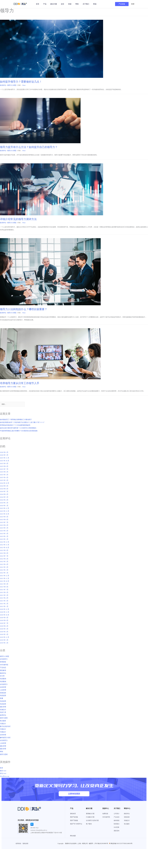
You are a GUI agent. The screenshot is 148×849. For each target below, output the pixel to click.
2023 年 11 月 (4, 511)
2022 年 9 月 (4, 550)
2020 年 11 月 (4, 612)
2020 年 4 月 (4, 631)
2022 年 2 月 (4, 570)
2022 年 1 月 (4, 573)
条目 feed (3, 770)
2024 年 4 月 (4, 500)
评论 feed (3, 773)
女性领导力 (4, 659)
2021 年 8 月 (4, 587)
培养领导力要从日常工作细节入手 (19, 383)
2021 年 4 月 (4, 598)
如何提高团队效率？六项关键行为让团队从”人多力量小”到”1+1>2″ (22, 422)
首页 (37, 4)
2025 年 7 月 (4, 469)
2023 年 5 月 (4, 528)
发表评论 (3, 85)
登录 (1, 768)
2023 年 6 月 (4, 525)
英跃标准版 (74, 817)
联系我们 (116, 824)
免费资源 (105, 813)
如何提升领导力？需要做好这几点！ (21, 81)
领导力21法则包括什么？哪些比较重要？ (23, 309)
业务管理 (3, 687)
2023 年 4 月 (4, 531)
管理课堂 (3, 662)
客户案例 (89, 824)
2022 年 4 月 (4, 564)
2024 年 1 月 (4, 505)
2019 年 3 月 (4, 643)
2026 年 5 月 (4, 455)
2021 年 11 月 (4, 578)
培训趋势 (3, 695)
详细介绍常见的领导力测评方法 (18, 219)
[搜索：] (12, 404)
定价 (62, 4)
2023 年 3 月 (4, 533)
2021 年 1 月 (4, 606)
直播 (1, 698)
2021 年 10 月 (4, 581)
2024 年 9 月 (4, 486)
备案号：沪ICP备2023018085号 (98, 843)
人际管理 (3, 690)
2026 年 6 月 (4, 452)
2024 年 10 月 (4, 483)
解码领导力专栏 (5, 737)
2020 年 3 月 (4, 634)
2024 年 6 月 (4, 494)
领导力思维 (4, 718)
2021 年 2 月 (4, 603)
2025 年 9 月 (4, 463)
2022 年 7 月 (4, 556)
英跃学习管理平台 (76, 824)
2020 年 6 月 (4, 626)
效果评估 (3, 715)
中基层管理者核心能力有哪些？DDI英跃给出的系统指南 (18, 431)
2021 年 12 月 (4, 575)
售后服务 (3, 721)
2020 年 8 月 (4, 620)
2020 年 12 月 (4, 609)
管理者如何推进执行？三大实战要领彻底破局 (15, 425)
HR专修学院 (4, 665)
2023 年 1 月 (4, 539)
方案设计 (3, 723)
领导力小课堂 (11, 85)
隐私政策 (25, 843)
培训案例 (3, 679)
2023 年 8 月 (4, 519)
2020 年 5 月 (4, 629)
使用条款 (18, 843)
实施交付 (3, 709)
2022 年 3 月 (4, 567)
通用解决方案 (90, 813)
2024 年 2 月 (4, 503)
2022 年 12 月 (4, 542)
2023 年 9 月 (4, 517)
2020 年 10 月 (4, 615)
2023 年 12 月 (4, 508)
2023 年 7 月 (4, 522)
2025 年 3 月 (4, 480)
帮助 (77, 4)
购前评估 (3, 673)
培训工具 (3, 712)
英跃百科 (116, 830)
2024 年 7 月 (4, 491)
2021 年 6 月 (4, 592)
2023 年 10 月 (4, 514)
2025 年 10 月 (4, 460)
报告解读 (3, 670)
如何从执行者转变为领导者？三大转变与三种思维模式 (18, 428)
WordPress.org (4, 776)
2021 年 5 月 (4, 595)
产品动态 (3, 667)
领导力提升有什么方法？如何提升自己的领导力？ (29, 147)
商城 (94, 4)
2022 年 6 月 (4, 559)
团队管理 (3, 707)
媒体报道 (116, 820)
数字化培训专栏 (5, 726)
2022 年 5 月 (4, 561)
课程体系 (73, 813)
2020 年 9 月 (4, 617)
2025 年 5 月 (4, 474)
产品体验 (122, 4)
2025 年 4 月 (4, 477)
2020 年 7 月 (4, 623)
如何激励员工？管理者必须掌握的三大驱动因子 (16, 419)
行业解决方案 (90, 817)
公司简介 (116, 813)
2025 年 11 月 (4, 458)
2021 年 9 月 (4, 584)
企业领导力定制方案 (92, 820)
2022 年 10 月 (4, 547)
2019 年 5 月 (4, 640)
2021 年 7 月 (4, 589)
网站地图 (73, 836)
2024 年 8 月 (4, 489)
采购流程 (3, 693)
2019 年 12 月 (4, 637)
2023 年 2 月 (4, 536)
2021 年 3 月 (4, 601)
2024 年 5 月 (4, 497)
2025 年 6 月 (4, 472)
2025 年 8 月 (4, 466)
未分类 (2, 676)
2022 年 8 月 (4, 553)
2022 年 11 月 (4, 545)
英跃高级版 (74, 820)
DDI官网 (116, 827)
